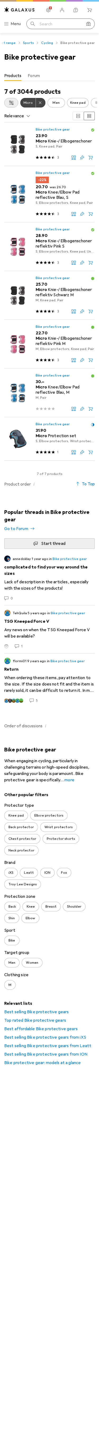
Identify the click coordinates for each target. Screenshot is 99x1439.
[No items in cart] (89, 10)
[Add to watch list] (82, 157)
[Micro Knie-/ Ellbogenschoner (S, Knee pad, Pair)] (49, 144)
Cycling (47, 43)
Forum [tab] (34, 75)
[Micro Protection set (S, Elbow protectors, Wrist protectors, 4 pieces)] (49, 439)
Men (56, 103)
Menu (16, 23)
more (69, 780)
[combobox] (11, 102)
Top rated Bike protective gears (35, 1020)
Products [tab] (12, 75)
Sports (28, 43)
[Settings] (48, 10)
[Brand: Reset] (40, 102)
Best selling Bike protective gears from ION (45, 1054)
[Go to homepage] (19, 9)
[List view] (89, 116)
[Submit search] (32, 23)
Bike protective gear (53, 129)
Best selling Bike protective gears (36, 1012)
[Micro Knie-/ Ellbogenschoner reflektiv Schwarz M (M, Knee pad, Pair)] (49, 295)
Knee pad (78, 103)
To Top (88, 484)
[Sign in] (62, 10)
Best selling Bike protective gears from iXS (45, 1037)
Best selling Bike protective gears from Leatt (47, 1045)
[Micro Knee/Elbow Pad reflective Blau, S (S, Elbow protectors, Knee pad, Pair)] (49, 194)
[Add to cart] (90, 157)
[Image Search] (88, 24)
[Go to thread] (49, 578)
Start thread (53, 543)
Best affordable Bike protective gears (41, 1029)
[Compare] (73, 157)
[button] (93, 130)
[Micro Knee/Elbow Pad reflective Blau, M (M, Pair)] (49, 393)
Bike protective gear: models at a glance (42, 1062)
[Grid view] (78, 116)
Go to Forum (16, 528)
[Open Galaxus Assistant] (76, 10)
